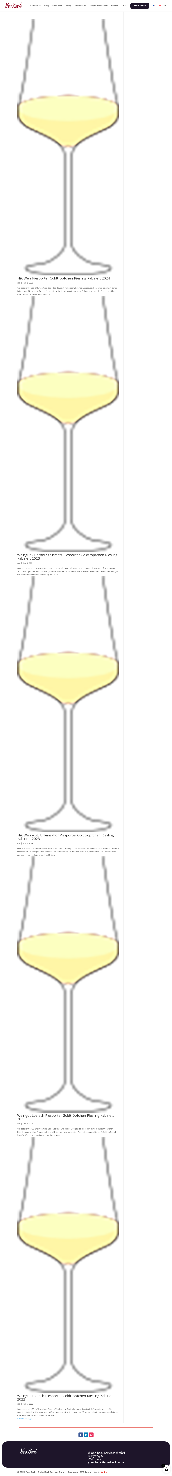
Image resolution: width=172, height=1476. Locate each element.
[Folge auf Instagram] (91, 1434)
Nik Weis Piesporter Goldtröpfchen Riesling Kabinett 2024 (63, 278)
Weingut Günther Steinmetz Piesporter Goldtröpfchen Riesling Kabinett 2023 (67, 556)
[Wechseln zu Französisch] (154, 8)
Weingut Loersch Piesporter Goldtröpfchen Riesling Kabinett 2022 (65, 1397)
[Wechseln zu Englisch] (160, 8)
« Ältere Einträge (24, 1418)
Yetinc (104, 1472)
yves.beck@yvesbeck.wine (106, 1462)
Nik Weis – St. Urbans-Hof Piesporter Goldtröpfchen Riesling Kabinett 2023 (65, 837)
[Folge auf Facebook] (80, 1434)
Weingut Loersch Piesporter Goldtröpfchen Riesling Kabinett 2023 (65, 1117)
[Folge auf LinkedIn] (86, 1434)
